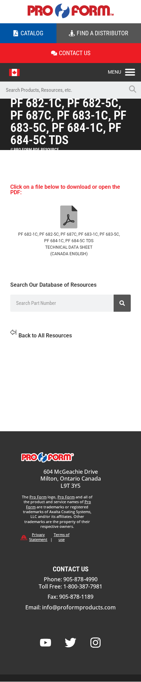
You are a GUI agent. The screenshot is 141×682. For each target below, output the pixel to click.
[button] (124, 70)
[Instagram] (95, 642)
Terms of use (61, 537)
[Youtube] (45, 642)
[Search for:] (62, 90)
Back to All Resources (45, 335)
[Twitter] (70, 642)
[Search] (122, 303)
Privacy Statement (38, 537)
